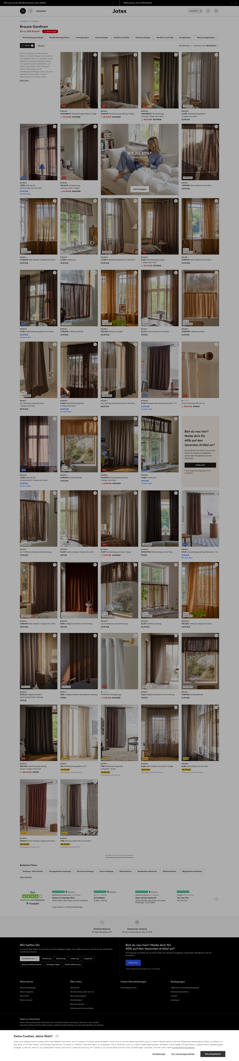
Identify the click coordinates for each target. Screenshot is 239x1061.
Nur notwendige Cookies (182, 1054)
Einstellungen (159, 1054)
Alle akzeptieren (213, 1054)
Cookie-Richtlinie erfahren (183, 1047)
